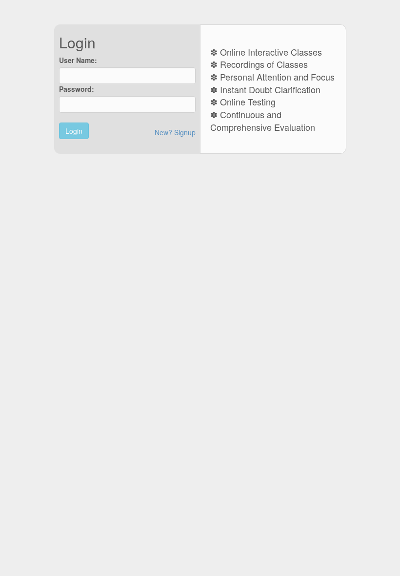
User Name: (78, 60)
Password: (76, 89)
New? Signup (175, 132)
